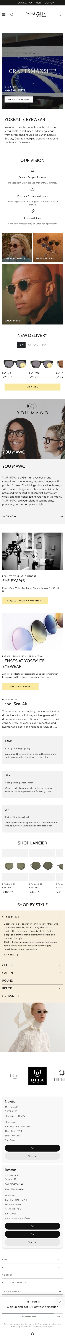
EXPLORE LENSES (20, 686)
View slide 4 (46, 105)
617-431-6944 (16, 1184)
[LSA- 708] (42, 363)
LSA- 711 (6, 372)
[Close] (60, 1301)
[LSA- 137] (42, 865)
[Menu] (4, 14)
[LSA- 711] (15, 363)
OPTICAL (33, 344)
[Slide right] (60, 2)
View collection (19, 99)
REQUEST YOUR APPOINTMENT (25, 601)
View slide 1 (19, 105)
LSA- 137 (33, 887)
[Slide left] (4, 2)
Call (32, 1148)
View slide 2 (28, 105)
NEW (21, 344)
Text (33, 1234)
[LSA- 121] (15, 865)
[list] (32, 196)
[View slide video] (32, 71)
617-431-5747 (18, 1115)
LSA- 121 (6, 887)
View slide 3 (37, 105)
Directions (32, 1156)
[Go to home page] (36, 14)
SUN (44, 344)
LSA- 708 (34, 372)
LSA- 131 (60, 887)
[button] (12, 14)
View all (32, 387)
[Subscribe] (61, 1291)
